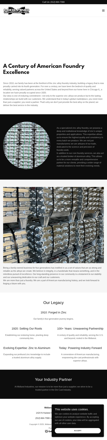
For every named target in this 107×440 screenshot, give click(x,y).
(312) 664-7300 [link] (42, 418)
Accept (77, 430)
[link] (16, 10)
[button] (103, 10)
